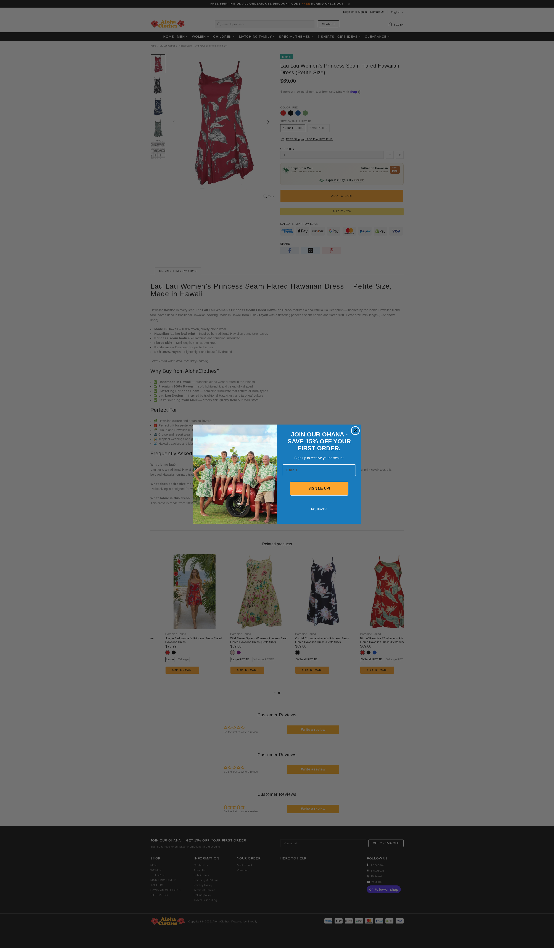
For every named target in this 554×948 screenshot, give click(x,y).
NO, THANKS (319, 509)
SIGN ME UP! (319, 488)
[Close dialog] (355, 430)
